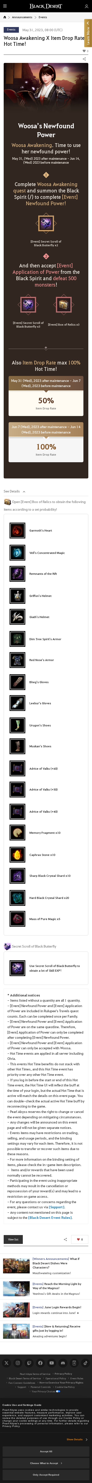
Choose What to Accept (44, 1463)
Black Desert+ (74, 1363)
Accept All (46, 1451)
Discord (62, 1363)
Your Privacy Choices (43, 1391)
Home (5, 17)
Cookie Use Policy (65, 1386)
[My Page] (86, 6)
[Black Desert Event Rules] (50, 1217)
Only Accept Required (46, 1474)
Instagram (17, 1363)
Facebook (40, 1363)
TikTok (85, 1363)
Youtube (51, 1363)
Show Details (75, 1439)
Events (43, 17)
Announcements (22, 17)
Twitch (29, 1363)
